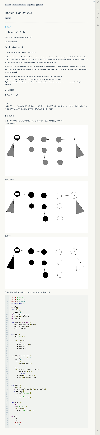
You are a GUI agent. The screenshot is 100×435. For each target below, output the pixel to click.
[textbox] (12, 95)
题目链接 (8, 27)
